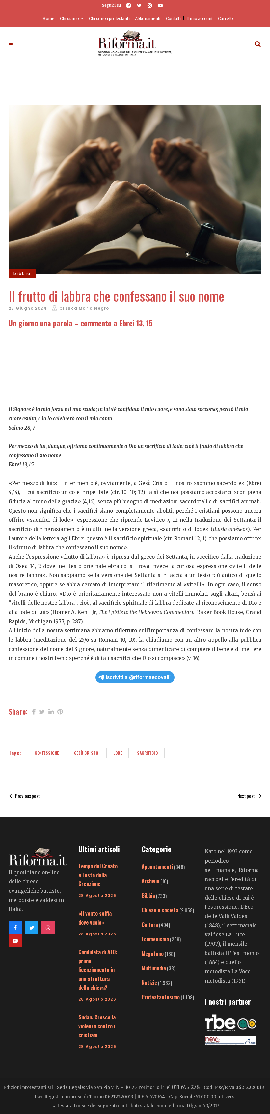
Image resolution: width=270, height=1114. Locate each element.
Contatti (173, 18)
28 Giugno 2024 (28, 308)
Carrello (225, 18)
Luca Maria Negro (87, 308)
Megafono (153, 954)
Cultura (150, 925)
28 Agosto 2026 (97, 895)
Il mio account (199, 18)
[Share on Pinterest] (60, 711)
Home (48, 18)
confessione (47, 753)
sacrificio (147, 753)
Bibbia (148, 896)
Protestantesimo (161, 997)
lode (117, 753)
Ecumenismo (155, 939)
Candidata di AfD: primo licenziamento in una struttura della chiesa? (97, 969)
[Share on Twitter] (42, 711)
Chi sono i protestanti (109, 18)
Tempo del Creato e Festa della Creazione (98, 875)
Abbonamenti (147, 18)
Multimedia (154, 968)
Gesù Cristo (86, 753)
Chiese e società (160, 910)
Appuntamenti (157, 867)
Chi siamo (69, 18)
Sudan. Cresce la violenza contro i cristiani (97, 1026)
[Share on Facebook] (34, 711)
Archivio (150, 881)
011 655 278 (186, 1087)
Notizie (149, 983)
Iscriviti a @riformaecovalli (138, 677)
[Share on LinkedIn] (51, 711)
